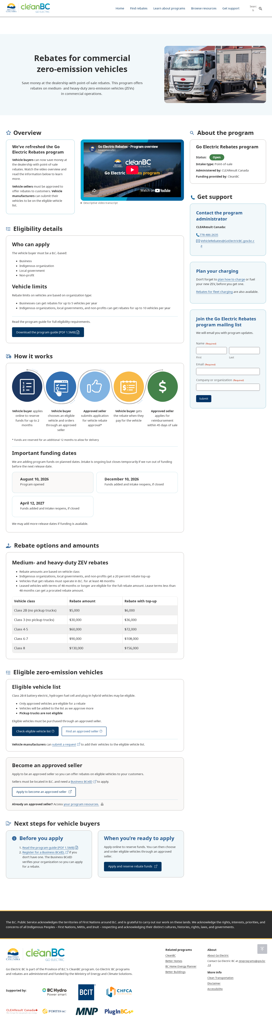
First (199, 357)
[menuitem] (120, 8)
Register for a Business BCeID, (43, 852)
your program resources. (81, 804)
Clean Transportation (220, 978)
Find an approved (82, 731)
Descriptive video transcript (100, 203)
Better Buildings (175, 972)
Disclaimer (214, 983)
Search (253, 8)
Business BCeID (81, 782)
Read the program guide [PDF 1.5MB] (48, 848)
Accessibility (215, 989)
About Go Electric (218, 955)
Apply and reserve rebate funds (130, 866)
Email (206, 364)
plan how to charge (231, 279)
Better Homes (173, 961)
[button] (262, 949)
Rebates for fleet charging (214, 292)
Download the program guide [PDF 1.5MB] (46, 332)
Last (231, 357)
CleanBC (170, 955)
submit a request (64, 744)
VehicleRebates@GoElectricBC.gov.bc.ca (227, 243)
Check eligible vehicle (33, 731)
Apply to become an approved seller (41, 792)
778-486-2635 (209, 235)
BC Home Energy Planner (181, 966)
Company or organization (220, 380)
